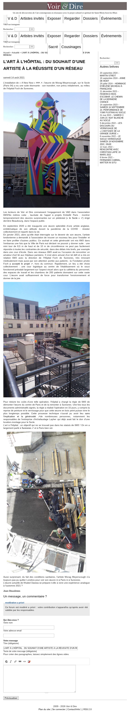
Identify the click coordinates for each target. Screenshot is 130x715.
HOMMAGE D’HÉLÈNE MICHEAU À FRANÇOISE (113, 86)
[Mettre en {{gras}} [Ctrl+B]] (6, 661)
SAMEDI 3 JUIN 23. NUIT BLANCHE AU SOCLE (112, 118)
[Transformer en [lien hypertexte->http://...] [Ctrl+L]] (15, 661)
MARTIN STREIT (108, 75)
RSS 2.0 (87, 709)
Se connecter (58, 709)
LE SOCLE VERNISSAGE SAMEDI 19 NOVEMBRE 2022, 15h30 (111, 140)
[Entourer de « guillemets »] (24, 661)
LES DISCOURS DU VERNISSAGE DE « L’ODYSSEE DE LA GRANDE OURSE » (111, 128)
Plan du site (44, 709)
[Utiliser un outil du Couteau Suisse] (29, 661)
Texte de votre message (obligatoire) (20, 651)
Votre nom (8, 622)
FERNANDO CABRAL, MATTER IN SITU (110, 161)
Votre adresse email (12, 630)
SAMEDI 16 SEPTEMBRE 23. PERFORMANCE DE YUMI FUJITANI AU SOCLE (113, 110)
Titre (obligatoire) (11, 643)
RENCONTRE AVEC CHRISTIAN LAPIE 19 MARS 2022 (110, 152)
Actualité (15, 53)
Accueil (6, 53)
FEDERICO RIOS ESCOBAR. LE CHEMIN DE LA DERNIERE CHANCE (111, 98)
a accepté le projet (20, 263)
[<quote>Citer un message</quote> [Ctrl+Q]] (20, 661)
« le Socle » (73, 218)
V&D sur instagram (11, 24)
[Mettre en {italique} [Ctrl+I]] (11, 661)
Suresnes (26, 428)
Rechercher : (8, 29)
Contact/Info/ (73, 709)
